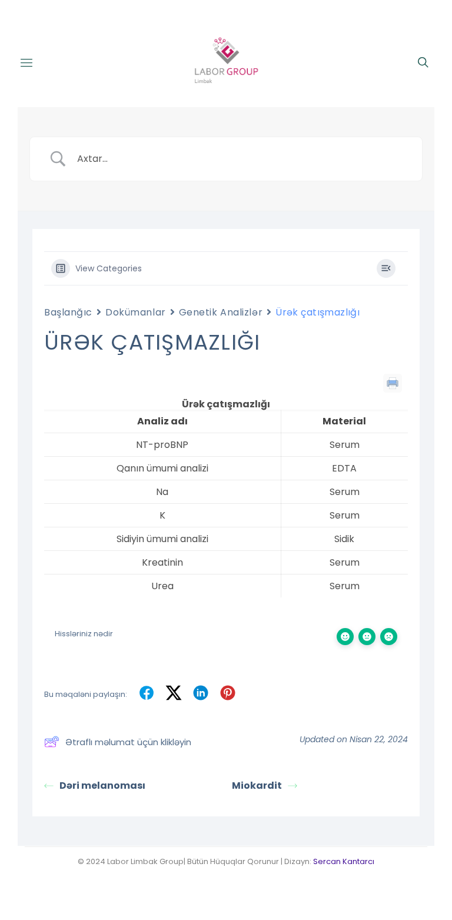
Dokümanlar (135, 312)
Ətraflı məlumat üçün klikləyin (128, 742)
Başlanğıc (68, 312)
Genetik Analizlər (221, 312)
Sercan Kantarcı (343, 861)
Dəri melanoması (102, 785)
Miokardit (257, 785)
